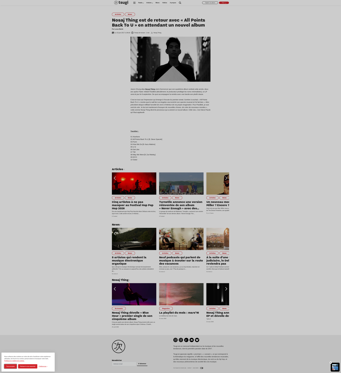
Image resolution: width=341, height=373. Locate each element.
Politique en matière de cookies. (14, 361)
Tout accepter (10, 366)
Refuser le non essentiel (27, 366)
